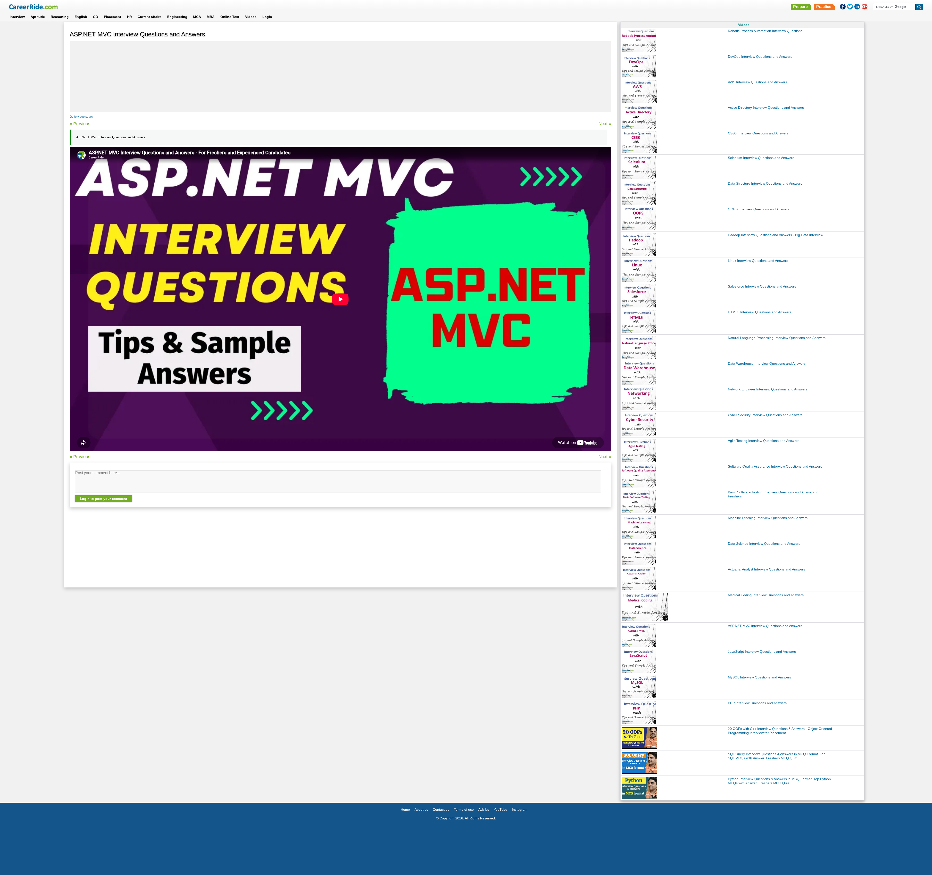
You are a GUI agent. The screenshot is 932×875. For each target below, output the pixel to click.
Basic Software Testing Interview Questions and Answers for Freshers (774, 494)
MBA (211, 17)
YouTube (500, 809)
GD (95, 17)
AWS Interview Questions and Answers (757, 82)
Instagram (519, 809)
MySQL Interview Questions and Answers (759, 677)
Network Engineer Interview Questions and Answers (767, 389)
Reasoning (60, 17)
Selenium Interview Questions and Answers (761, 158)
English (81, 17)
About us (421, 809)
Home (405, 809)
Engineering (177, 17)
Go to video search (82, 116)
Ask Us (483, 809)
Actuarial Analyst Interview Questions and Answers (766, 569)
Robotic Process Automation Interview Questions (765, 31)
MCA (197, 17)
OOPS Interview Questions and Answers (759, 209)
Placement (112, 17)
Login (267, 17)
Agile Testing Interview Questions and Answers (763, 441)
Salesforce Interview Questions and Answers (762, 286)
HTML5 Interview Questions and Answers (759, 312)
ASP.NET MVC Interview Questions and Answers (765, 626)
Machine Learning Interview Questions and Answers (767, 518)
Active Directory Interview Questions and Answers (766, 107)
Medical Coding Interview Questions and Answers (766, 595)
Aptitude (38, 17)
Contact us (441, 809)
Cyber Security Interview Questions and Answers (765, 415)
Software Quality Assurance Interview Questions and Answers (775, 466)
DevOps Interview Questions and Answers (760, 56)
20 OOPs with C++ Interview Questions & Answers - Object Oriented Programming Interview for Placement (780, 731)
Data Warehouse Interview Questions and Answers (767, 363)
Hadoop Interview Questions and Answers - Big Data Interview (775, 235)
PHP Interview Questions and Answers (757, 703)
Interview (17, 17)
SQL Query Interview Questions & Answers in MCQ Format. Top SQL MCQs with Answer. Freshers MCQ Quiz (776, 756)
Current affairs (149, 17)
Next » (605, 123)
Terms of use (464, 809)
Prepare (800, 7)
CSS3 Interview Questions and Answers (758, 133)
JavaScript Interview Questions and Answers (762, 651)
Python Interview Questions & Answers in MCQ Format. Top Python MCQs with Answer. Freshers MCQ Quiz (779, 781)
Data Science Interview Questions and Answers (764, 543)
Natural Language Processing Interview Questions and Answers (776, 338)
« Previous (80, 123)
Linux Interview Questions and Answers (758, 261)
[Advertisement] (340, 76)
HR (129, 17)
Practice (823, 7)
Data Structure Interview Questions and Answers (765, 183)
